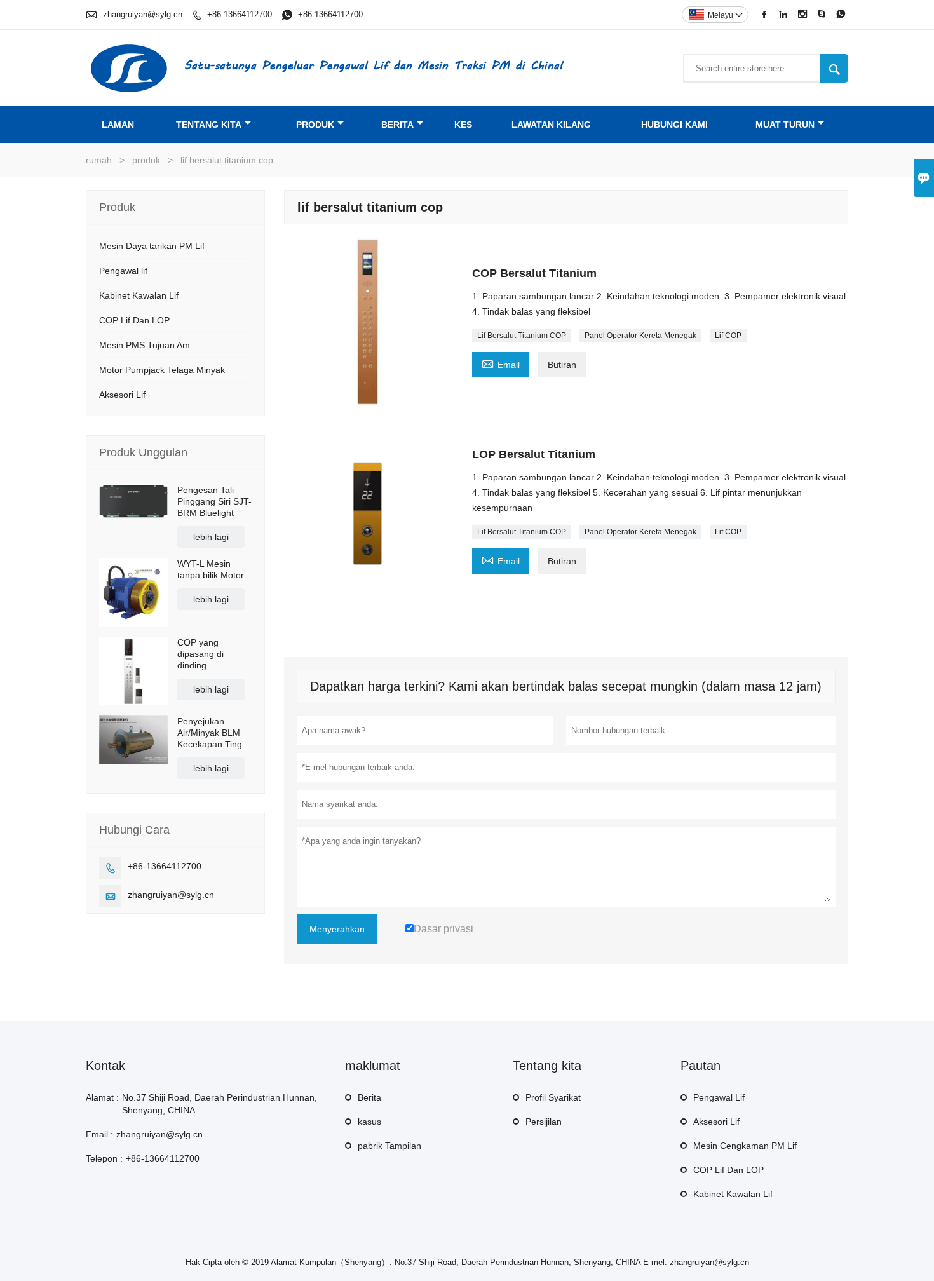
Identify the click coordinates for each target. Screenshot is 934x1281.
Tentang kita (208, 124)
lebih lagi (211, 537)
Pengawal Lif (719, 1097)
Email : (99, 1134)
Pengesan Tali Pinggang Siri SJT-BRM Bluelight (214, 501)
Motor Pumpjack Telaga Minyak (162, 370)
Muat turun (785, 124)
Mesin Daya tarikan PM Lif (152, 246)
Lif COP (728, 335)
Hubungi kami (674, 124)
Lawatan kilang (551, 124)
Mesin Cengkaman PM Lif (745, 1146)
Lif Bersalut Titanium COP (521, 335)
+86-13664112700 (239, 14)
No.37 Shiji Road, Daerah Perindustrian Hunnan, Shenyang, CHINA (219, 1103)
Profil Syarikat (553, 1097)
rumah (99, 160)
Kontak (105, 1066)
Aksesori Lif (122, 395)
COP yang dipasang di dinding (200, 653)
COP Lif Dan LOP (134, 320)
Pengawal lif (123, 271)
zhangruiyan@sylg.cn (142, 14)
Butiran (562, 365)
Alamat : (102, 1097)
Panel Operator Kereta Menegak (640, 335)
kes (463, 124)
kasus (369, 1121)
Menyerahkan (337, 929)
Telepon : (104, 1158)
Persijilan (543, 1121)
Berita (397, 124)
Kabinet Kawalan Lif (139, 295)
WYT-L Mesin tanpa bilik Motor (210, 569)
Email (501, 363)
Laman (118, 124)
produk (315, 124)
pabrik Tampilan (389, 1146)
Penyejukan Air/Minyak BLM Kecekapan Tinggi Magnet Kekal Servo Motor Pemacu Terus (213, 733)
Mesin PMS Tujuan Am (144, 345)
